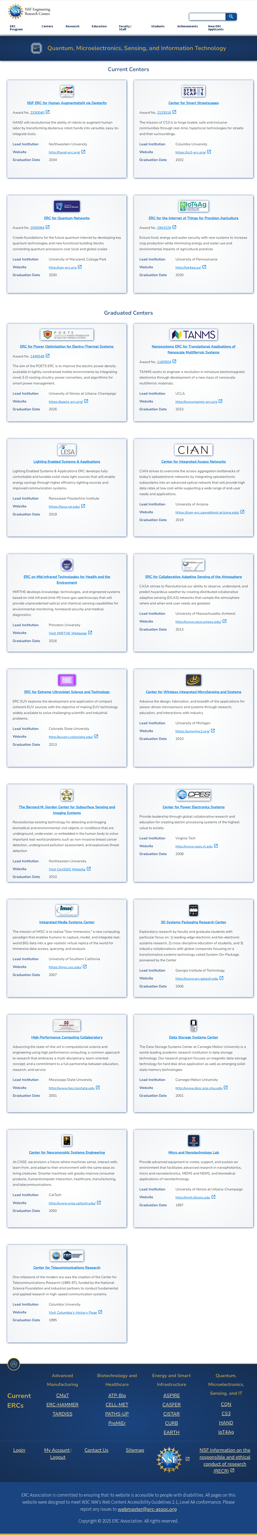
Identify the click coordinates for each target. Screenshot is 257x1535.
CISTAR (171, 1414)
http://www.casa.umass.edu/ (198, 622)
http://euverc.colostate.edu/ (71, 737)
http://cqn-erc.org (62, 267)
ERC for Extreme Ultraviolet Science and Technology (67, 692)
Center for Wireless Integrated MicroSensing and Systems (193, 692)
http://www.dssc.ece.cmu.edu (198, 1088)
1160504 (164, 362)
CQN (226, 1404)
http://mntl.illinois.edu (192, 1197)
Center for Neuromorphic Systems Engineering (67, 1152)
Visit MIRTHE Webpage (68, 633)
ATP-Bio (117, 1395)
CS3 (226, 1413)
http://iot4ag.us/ (188, 267)
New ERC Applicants (216, 27)
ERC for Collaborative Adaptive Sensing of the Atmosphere (193, 576)
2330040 (37, 112)
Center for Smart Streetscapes (193, 103)
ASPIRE (171, 1395)
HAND (226, 1423)
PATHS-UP (117, 1414)
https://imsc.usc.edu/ (65, 967)
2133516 (164, 112)
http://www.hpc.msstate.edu (72, 1088)
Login (19, 1450)
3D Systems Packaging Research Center (193, 922)
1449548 (37, 356)
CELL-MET (117, 1405)
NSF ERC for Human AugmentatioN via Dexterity (67, 103)
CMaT (62, 1395)
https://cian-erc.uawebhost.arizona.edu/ (207, 512)
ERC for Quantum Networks (67, 218)
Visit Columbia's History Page (73, 1312)
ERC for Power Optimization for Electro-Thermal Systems (67, 346)
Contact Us (96, 1450)
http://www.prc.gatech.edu (196, 978)
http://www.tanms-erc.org (196, 401)
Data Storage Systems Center (193, 1037)
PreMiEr (117, 1423)
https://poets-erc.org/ (66, 401)
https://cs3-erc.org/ (190, 152)
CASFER (171, 1405)
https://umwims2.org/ (192, 731)
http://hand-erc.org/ (64, 152)
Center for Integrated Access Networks (193, 461)
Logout (57, 1457)
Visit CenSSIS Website (67, 869)
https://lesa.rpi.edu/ (64, 506)
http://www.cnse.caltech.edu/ (72, 1203)
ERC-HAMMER (62, 1405)
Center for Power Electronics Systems (194, 807)
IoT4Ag (226, 1432)
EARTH (171, 1432)
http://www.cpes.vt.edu (194, 846)
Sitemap (135, 1450)
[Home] (29, 11)
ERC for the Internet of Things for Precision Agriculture (194, 218)
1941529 (164, 227)
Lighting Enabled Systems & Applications (67, 461)
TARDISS (62, 1414)
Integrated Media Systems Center (67, 922)
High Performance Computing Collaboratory (67, 1037)
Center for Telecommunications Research (66, 1267)
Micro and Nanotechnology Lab (193, 1152)
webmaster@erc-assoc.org (147, 1509)
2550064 (37, 227)
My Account (57, 1450)
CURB (171, 1423)
